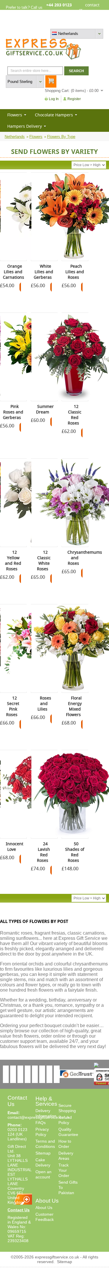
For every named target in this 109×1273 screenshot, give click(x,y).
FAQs (40, 1122)
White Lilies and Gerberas (43, 271)
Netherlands (15, 136)
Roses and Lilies (44, 703)
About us (64, 24)
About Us (43, 1207)
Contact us (94, 24)
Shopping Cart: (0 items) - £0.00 (72, 90)
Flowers (14, 115)
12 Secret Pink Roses (12, 706)
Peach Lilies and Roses (74, 271)
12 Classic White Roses (44, 560)
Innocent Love (14, 846)
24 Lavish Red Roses (43, 852)
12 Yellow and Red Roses (13, 560)
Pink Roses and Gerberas (13, 412)
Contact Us (19, 1210)
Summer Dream (45, 409)
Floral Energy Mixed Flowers (74, 706)
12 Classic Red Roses (75, 415)
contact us (92, 9)
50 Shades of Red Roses (74, 852)
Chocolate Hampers (54, 115)
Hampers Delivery (24, 126)
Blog (78, 24)
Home (48, 24)
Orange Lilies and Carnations (13, 271)
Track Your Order (63, 1170)
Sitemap (43, 1153)
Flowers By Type (61, 136)
